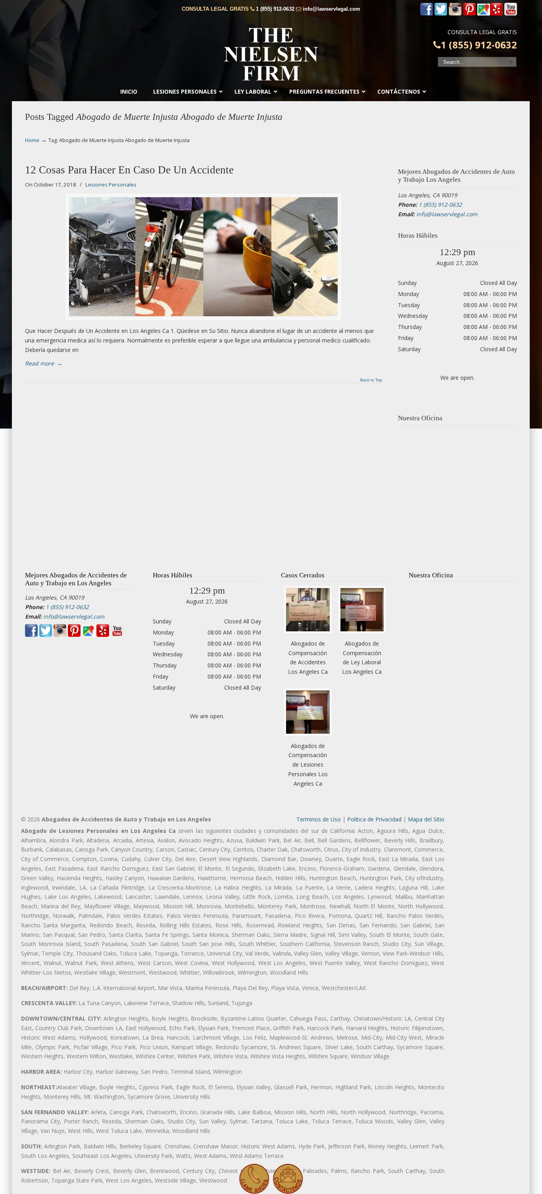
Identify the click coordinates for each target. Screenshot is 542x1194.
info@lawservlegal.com (331, 9)
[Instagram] (455, 14)
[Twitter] (440, 14)
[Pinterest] (469, 14)
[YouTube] (510, 14)
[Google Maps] (483, 14)
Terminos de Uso (318, 819)
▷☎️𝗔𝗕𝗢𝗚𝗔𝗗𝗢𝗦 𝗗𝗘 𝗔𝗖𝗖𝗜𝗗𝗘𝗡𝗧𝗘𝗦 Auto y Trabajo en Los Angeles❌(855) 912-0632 (271, 54)
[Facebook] (426, 14)
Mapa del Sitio (426, 819)
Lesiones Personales (110, 184)
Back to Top (371, 380)
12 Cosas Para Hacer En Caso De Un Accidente (129, 170)
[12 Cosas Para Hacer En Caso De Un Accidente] (203, 256)
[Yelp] (496, 14)
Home (32, 140)
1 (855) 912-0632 (275, 9)
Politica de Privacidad (374, 819)
